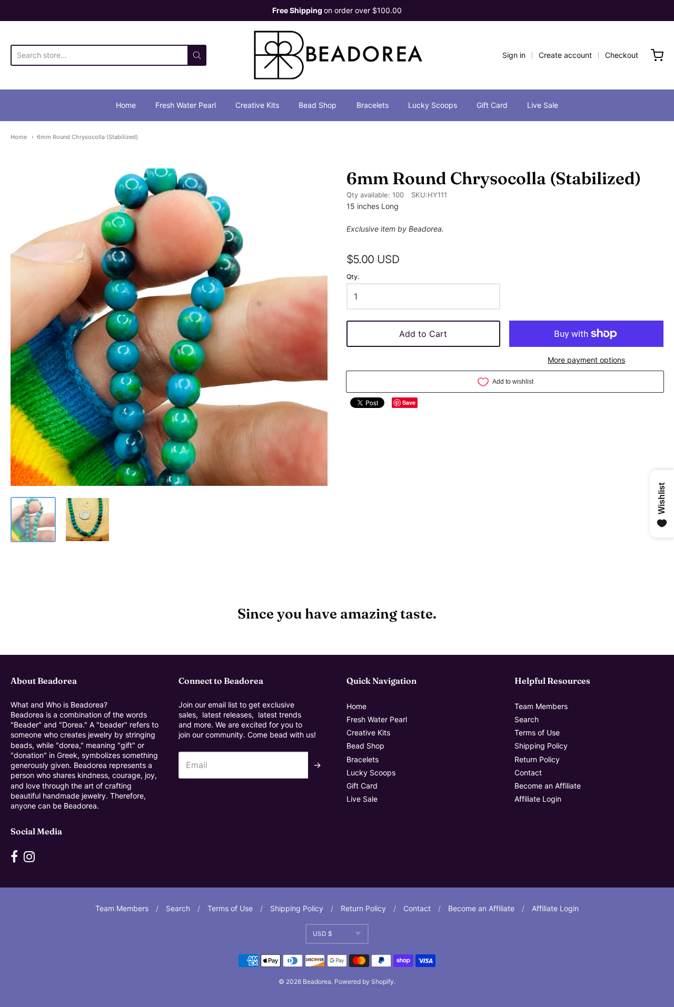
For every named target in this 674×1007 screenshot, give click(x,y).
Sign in (514, 55)
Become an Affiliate (547, 785)
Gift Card (492, 105)
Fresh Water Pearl (185, 105)
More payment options (586, 359)
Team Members (541, 706)
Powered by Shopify (364, 981)
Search (526, 719)
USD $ (322, 934)
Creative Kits (257, 105)
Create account (565, 55)
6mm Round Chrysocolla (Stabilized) (87, 137)
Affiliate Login (537, 798)
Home (126, 105)
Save (408, 402)
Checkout (621, 55)
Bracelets (372, 105)
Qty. (352, 277)
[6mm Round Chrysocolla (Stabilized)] (33, 519)
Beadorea (317, 981)
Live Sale (542, 105)
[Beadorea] (337, 55)
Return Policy (537, 759)
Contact (528, 772)
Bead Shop (317, 105)
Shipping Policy (541, 745)
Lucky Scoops (432, 105)
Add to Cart (423, 333)
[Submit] (196, 55)
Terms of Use (537, 732)
